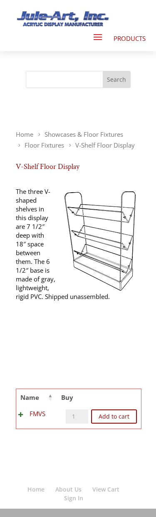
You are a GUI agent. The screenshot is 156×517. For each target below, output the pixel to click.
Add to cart (114, 416)
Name (29, 397)
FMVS (37, 413)
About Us (68, 489)
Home (36, 489)
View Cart (105, 489)
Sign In (73, 498)
